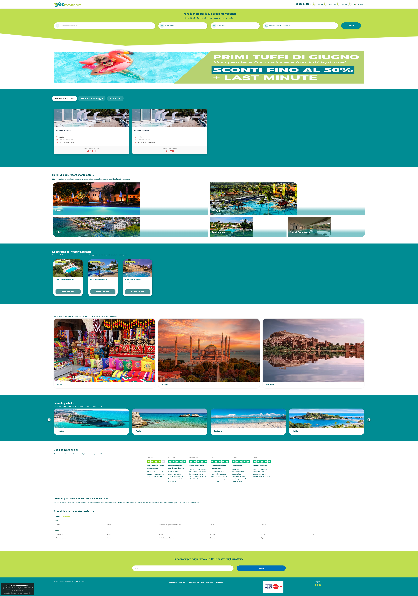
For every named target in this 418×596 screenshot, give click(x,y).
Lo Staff (182, 582)
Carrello (344, 4)
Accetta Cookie (10, 593)
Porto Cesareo (61, 538)
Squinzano (213, 538)
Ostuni (315, 534)
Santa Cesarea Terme (166, 538)
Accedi (320, 4)
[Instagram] (320, 585)
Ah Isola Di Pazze (63, 130)
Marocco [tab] (66, 516)
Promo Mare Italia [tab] (64, 98)
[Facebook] (316, 585)
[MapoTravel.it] (68, 4)
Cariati (58, 524)
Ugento (263, 538)
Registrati (332, 4)
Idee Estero (60, 312)
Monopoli (213, 534)
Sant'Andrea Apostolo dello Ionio (170, 524)
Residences (218, 232)
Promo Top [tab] (115, 98)
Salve (109, 538)
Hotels (58, 232)
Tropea (263, 524)
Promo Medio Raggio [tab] (92, 98)
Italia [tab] (58, 516)
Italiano (360, 4)
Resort (59, 210)
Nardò (263, 534)
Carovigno (59, 534)
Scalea (212, 524)
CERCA (351, 26)
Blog (202, 582)
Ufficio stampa (193, 582)
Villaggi (216, 210)
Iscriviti (261, 568)
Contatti (209, 582)
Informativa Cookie (24, 593)
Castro (109, 534)
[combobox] (104, 25)
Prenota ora (68, 291)
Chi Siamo (173, 582)
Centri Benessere (300, 232)
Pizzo (109, 524)
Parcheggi (219, 582)
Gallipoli (161, 534)
